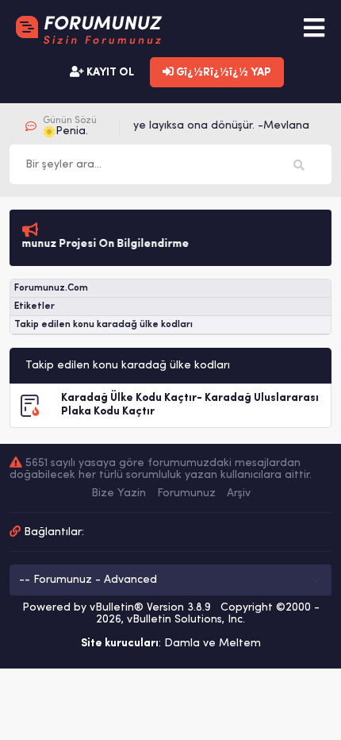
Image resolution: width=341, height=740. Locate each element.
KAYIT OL (109, 73)
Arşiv (239, 493)
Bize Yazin (118, 493)
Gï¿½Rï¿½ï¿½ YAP (222, 73)
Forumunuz (186, 493)
